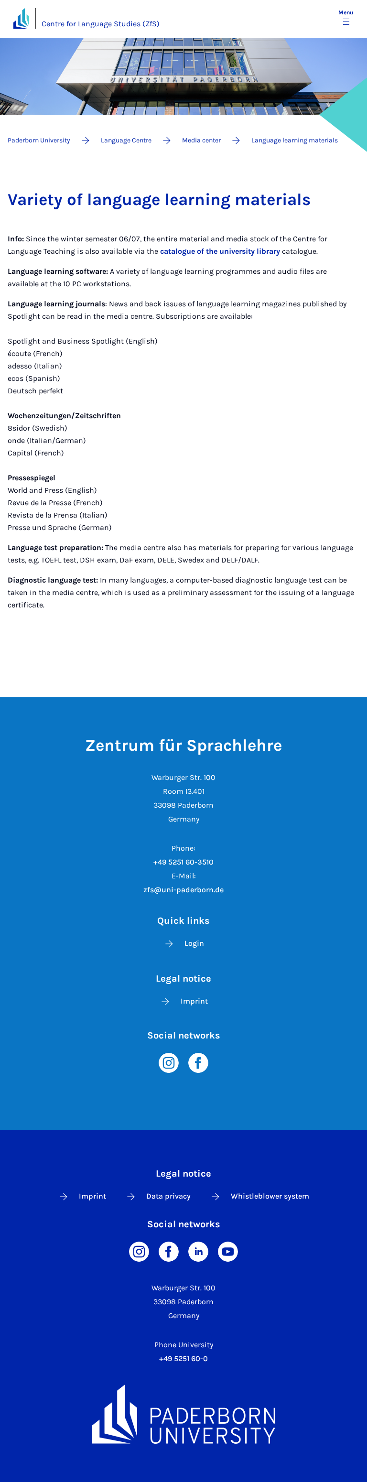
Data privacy (168, 1196)
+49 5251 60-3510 (183, 861)
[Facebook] (198, 1062)
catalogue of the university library (220, 251)
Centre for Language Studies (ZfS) (101, 23)
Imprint (194, 1001)
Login (194, 943)
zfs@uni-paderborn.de (183, 889)
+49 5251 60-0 (183, 1358)
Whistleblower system (270, 1196)
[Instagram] (169, 1062)
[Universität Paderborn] (183, 1414)
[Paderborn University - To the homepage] (21, 18)
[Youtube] (228, 1250)
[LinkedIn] (198, 1250)
